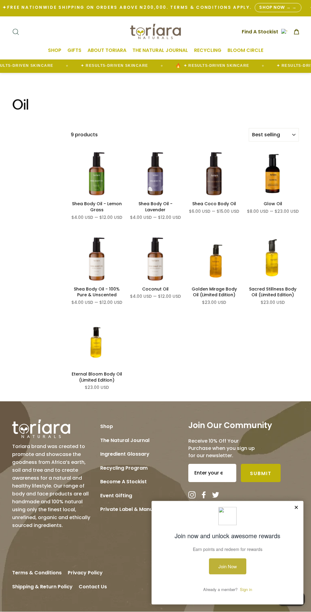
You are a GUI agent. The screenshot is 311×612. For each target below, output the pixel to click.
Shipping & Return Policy (42, 586)
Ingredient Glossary (124, 453)
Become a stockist (123, 481)
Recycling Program (124, 467)
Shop (106, 426)
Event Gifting (116, 495)
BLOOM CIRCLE (245, 50)
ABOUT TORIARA (106, 50)
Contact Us (93, 586)
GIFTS (74, 50)
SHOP (54, 50)
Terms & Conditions (37, 572)
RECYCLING (207, 50)
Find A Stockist (260, 31)
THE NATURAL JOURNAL (160, 50)
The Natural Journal (124, 440)
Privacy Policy (85, 572)
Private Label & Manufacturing (138, 509)
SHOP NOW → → (278, 7)
